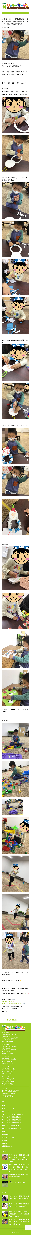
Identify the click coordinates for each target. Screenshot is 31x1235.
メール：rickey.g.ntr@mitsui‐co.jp (12, 1003)
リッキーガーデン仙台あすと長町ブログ (13, 1114)
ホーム (3, 1105)
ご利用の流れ (5, 1134)
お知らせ (4, 1131)
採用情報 (4, 1143)
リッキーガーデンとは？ (9, 1108)
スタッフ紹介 (5, 1111)
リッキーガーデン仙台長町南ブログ (12, 1117)
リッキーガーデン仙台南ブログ (10, 1125)
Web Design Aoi (15, 1232)
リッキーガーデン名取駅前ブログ (11, 1128)
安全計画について (7, 1146)
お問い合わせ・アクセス (9, 1137)
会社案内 (4, 1140)
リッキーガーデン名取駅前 (9, 1020)
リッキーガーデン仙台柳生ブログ (11, 1122)
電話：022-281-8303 (7, 1001)
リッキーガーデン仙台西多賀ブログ (12, 1120)
